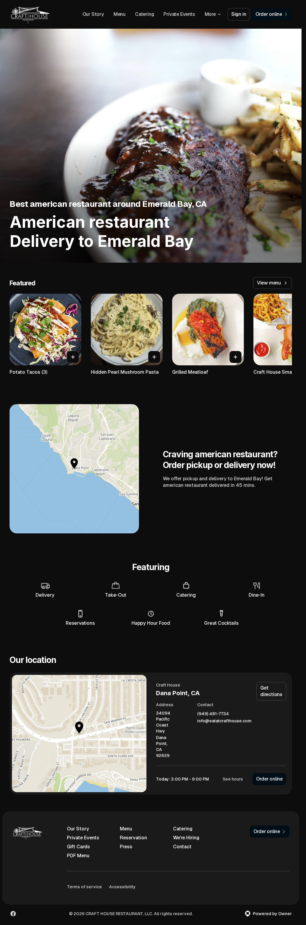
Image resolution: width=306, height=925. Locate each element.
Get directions (271, 691)
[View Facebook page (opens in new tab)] (13, 913)
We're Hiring (186, 838)
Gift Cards (78, 847)
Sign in (238, 14)
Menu (120, 14)
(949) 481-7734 (213, 714)
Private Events (179, 14)
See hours (233, 779)
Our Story (93, 14)
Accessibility (122, 886)
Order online (269, 779)
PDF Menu (78, 855)
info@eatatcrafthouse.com (224, 721)
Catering (144, 14)
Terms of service (84, 886)
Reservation (133, 838)
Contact (182, 847)
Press (126, 847)
